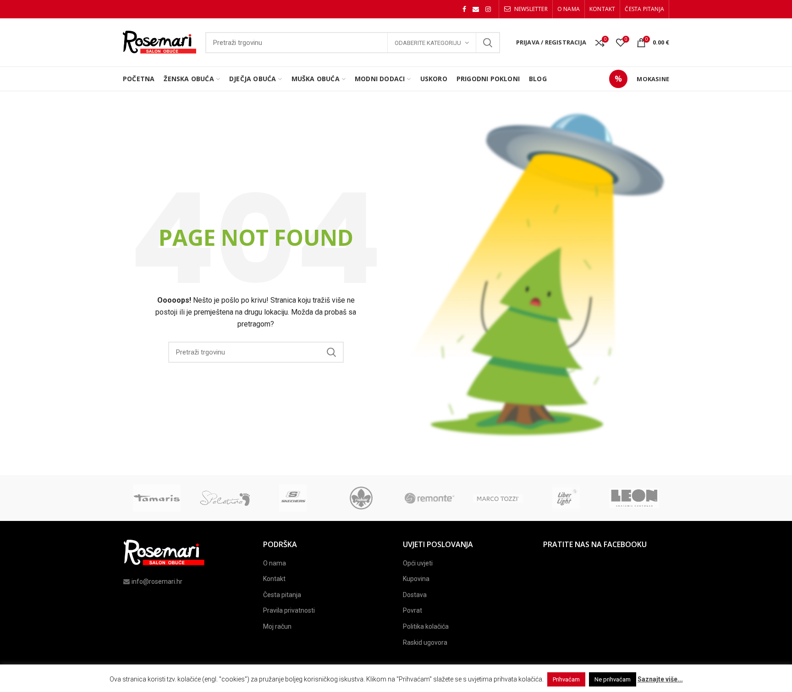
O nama (274, 563)
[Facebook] (464, 9)
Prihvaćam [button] (566, 679)
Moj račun (277, 626)
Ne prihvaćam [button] (612, 679)
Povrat (412, 610)
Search (487, 42)
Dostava (415, 594)
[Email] (475, 9)
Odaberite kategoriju (428, 42)
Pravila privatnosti (289, 610)
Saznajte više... (660, 679)
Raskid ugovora (425, 642)
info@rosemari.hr (157, 581)
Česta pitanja (282, 594)
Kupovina (416, 578)
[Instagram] (488, 9)
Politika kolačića (426, 626)
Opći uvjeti (418, 563)
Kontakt (274, 578)
